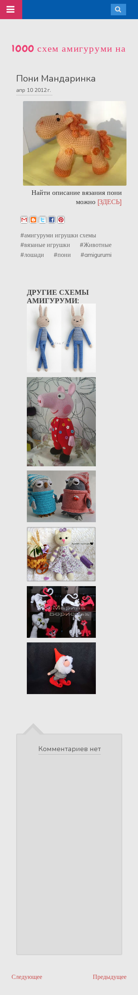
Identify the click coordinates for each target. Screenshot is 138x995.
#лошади (32, 254)
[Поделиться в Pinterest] (61, 220)
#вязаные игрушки (45, 244)
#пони (62, 254)
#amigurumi (96, 254)
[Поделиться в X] (42, 220)
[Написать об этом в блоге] (33, 220)
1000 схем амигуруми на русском (69, 54)
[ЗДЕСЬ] (109, 201)
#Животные (96, 244)
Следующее (27, 977)
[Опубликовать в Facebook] (52, 220)
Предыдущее (110, 977)
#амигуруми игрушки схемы (58, 235)
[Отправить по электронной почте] (24, 220)
